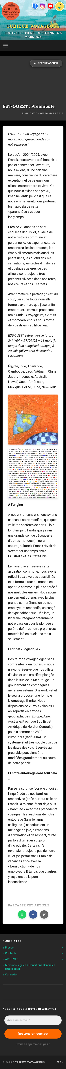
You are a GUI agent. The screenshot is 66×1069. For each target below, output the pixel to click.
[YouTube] (51, 6)
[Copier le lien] (44, 914)
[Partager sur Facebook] (33, 914)
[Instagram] (43, 6)
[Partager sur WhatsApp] (22, 914)
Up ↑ (60, 1062)
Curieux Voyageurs (33, 25)
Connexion (11, 974)
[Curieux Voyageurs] (11, 11)
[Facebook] (35, 6)
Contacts (10, 953)
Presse (9, 947)
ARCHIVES (11, 959)
